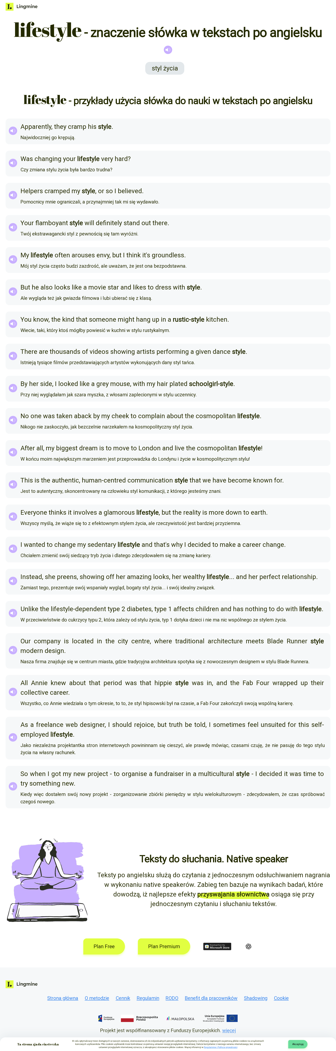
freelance (49, 724)
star (113, 287)
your (69, 159)
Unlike (29, 609)
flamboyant (51, 223)
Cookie (281, 998)
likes (139, 287)
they (60, 126)
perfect (269, 577)
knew (58, 683)
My (24, 255)
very (107, 159)
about (175, 416)
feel (253, 724)
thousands (65, 351)
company (47, 641)
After (27, 448)
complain (151, 416)
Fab (248, 683)
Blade (275, 641)
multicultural (216, 774)
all (39, 448)
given (203, 351)
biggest (67, 448)
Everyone (33, 512)
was (49, 416)
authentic (65, 480)
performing (172, 351)
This (26, 480)
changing (47, 159)
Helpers (31, 191)
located (83, 641)
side (46, 384)
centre (140, 641)
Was (26, 159)
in (163, 319)
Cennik (123, 998)
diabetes (139, 609)
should (122, 724)
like (77, 287)
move (121, 448)
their (317, 683)
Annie (39, 683)
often (62, 255)
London (149, 448)
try (24, 783)
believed (130, 191)
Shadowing (255, 998)
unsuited (273, 724)
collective (34, 692)
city (123, 641)
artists (145, 351)
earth (258, 512)
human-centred (104, 480)
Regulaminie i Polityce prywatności (220, 1047)
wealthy (194, 577)
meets (255, 641)
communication (150, 480)
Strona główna (62, 998)
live (179, 448)
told (199, 724)
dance (221, 351)
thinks (57, 512)
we (206, 480)
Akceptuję (298, 1044)
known (262, 480)
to (151, 287)
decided (199, 544)
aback (83, 416)
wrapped (285, 683)
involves (85, 512)
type (114, 609)
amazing (139, 577)
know (40, 319)
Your (27, 223)
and (125, 287)
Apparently (35, 126)
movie (97, 287)
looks (62, 287)
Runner (297, 641)
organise (134, 774)
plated (178, 384)
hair (162, 384)
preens (67, 577)
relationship (299, 577)
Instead (31, 577)
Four (262, 683)
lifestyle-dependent (78, 609)
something (44, 783)
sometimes (229, 724)
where (163, 641)
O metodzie (97, 998)
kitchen (216, 319)
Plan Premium (164, 946)
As (24, 724)
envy (102, 255)
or (101, 191)
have (219, 480)
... (231, 577)
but (116, 255)
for (278, 480)
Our (25, 641)
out (146, 223)
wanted (34, 544)
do (280, 609)
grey (102, 384)
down (234, 512)
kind (68, 319)
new (79, 774)
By (23, 384)
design (54, 651)
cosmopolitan (216, 416)
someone (102, 319)
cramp (77, 126)
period (112, 683)
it (144, 255)
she (50, 577)
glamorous (119, 512)
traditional (189, 641)
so (109, 191)
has (238, 609)
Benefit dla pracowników (211, 998)
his (92, 126)
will (89, 223)
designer (92, 724)
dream (88, 448)
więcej (229, 1030)
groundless (168, 255)
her (33, 384)
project (98, 774)
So (24, 774)
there (159, 223)
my (76, 191)
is (101, 448)
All (24, 683)
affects (183, 609)
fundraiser (169, 774)
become (239, 480)
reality (192, 512)
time (309, 774)
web (72, 724)
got (56, 774)
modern (31, 651)
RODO (172, 998)
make (228, 544)
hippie (163, 683)
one (35, 416)
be (188, 724)
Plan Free (104, 946)
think (133, 255)
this (303, 724)
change (65, 544)
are (43, 351)
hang (143, 319)
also (46, 287)
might (126, 319)
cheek (120, 416)
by (96, 416)
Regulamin (148, 998)
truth (176, 724)
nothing (256, 609)
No (24, 416)
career (251, 544)
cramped (57, 191)
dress (163, 287)
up (155, 319)
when (38, 774)
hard (121, 159)
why (177, 544)
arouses (83, 255)
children (207, 609)
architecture (225, 641)
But (25, 287)
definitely (109, 223)
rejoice (144, 724)
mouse (120, 384)
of (85, 351)
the (56, 319)
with (179, 287)
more (216, 512)
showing (122, 351)
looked (68, 384)
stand (132, 223)
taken (64, 416)
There (28, 351)
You (25, 319)
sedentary (102, 544)
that (81, 319)
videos (99, 351)
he (35, 287)
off (110, 577)
